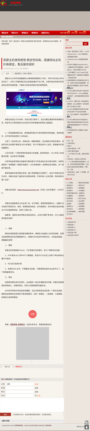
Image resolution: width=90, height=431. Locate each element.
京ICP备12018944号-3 (38, 425)
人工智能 (70, 183)
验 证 (3, 395)
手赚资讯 (82, 193)
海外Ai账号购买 (7, 37)
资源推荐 (82, 203)
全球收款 (63, 37)
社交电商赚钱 (71, 211)
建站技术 (5, 33)
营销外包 (70, 206)
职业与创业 (82, 198)
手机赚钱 (82, 190)
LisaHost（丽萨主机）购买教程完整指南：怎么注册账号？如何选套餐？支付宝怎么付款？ (78, 103)
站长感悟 (82, 201)
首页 (10, 41)
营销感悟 (82, 209)
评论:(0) (7, 367)
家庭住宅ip (45, 33)
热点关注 (70, 209)
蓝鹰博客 (17, 425)
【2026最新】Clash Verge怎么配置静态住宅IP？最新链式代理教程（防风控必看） (78, 75)
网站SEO (15, 33)
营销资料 (70, 198)
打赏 (33, 314)
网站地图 (48, 425)
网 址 (3, 392)
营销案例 (82, 188)
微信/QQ (79, 426)
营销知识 (35, 33)
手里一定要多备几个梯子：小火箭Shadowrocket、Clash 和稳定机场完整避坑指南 (78, 54)
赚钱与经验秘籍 (84, 183)
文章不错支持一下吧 (73, 148)
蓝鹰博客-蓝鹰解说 (13, 5)
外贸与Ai (70, 214)
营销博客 (82, 206)
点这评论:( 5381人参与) (23, 73)
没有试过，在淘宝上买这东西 (76, 159)
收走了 (69, 146)
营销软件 (82, 196)
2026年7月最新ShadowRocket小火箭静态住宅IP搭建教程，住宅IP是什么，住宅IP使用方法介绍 (78, 67)
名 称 (3, 384)
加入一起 (70, 140)
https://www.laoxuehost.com (28, 190)
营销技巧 (25, 33)
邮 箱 (3, 388)
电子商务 (70, 201)
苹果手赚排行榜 (72, 193)
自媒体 (69, 203)
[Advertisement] (58, 15)
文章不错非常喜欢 (73, 151)
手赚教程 (70, 196)
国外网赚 (82, 211)
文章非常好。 (71, 143)
